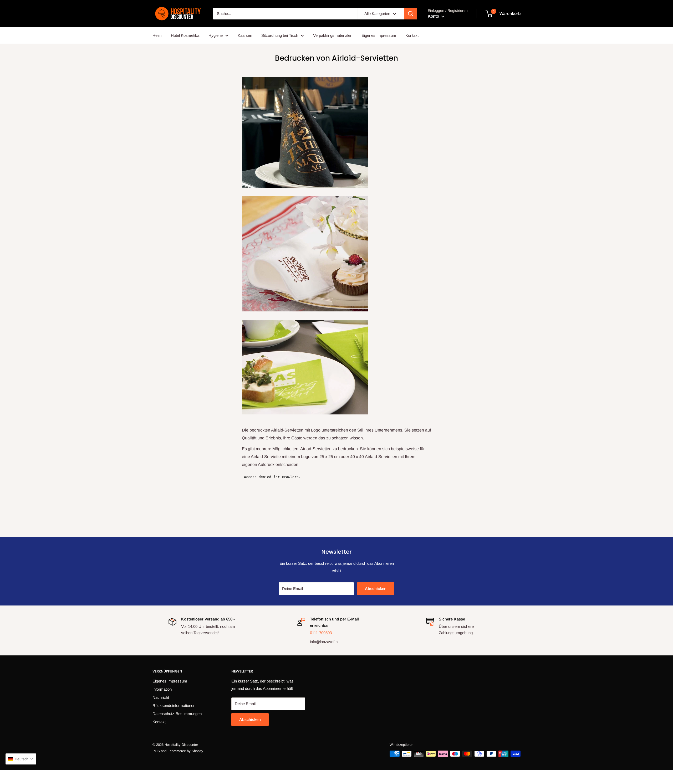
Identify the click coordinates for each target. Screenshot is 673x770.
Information (162, 689)
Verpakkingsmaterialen (332, 35)
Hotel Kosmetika (185, 35)
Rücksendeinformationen (173, 705)
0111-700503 (321, 632)
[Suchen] (410, 13)
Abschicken (375, 588)
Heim (157, 35)
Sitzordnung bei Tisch (279, 35)
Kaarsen (245, 35)
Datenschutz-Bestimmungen (177, 713)
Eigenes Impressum (378, 35)
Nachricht (160, 697)
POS (156, 751)
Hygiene (215, 35)
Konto (434, 16)
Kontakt (412, 35)
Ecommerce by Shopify (185, 751)
